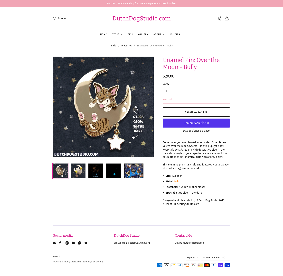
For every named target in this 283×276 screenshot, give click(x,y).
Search (56, 256)
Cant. (166, 83)
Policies (175, 34)
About (157, 34)
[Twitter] (86, 243)
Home (103, 34)
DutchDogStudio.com (141, 18)
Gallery (143, 34)
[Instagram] (67, 243)
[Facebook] (60, 243)
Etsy (130, 34)
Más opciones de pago (196, 130)
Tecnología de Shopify (92, 261)
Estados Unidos (214, 257)
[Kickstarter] (73, 243)
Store (115, 34)
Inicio (113, 45)
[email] (54, 243)
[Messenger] (79, 243)
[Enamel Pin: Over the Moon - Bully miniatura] (60, 171)
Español (191, 257)
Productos (126, 45)
